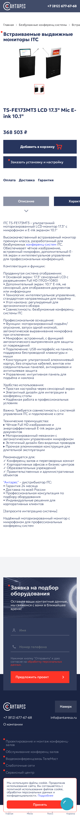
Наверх (66, 706)
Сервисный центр (20, 772)
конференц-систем (41, 244)
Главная (8, 24)
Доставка (27, 180)
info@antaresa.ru (64, 718)
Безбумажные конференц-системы (43, 24)
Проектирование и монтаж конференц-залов (37, 743)
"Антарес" (11, 482)
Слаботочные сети (20, 765)
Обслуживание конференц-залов (32, 752)
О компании (13, 724)
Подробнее (45, 795)
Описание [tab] (26, 201)
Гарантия (46, 180)
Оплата (9, 180)
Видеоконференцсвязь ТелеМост (32, 759)
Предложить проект (32, 677)
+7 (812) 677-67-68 (62, 6)
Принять (40, 804)
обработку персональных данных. (36, 663)
